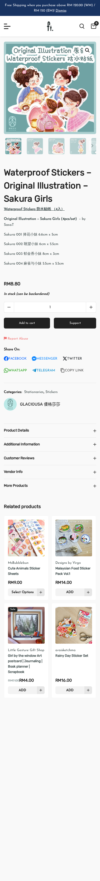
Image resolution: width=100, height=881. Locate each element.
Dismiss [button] (61, 10)
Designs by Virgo (68, 563)
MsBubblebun (18, 563)
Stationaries (34, 392)
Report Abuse (17, 338)
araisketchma (65, 650)
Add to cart (27, 323)
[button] (87, 50)
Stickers (51, 392)
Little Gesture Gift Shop (26, 650)
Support (75, 323)
